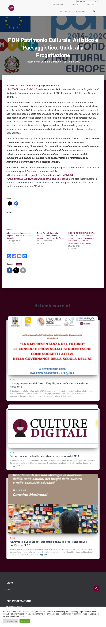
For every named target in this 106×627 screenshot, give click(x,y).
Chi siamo (75, 4)
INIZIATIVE (91, 4)
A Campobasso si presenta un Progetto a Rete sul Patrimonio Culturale (19, 235)
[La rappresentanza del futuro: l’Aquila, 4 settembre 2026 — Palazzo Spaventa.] (53, 345)
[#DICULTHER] (11, 8)
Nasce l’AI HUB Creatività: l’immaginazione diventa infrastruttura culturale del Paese (50, 235)
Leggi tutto (15, 465)
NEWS (19, 264)
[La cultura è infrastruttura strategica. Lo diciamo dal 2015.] (53, 426)
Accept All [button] (25, 621)
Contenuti (64, 11)
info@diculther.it (15, 606)
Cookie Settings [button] (11, 621)
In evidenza (58, 4)
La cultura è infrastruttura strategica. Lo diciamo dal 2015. (44, 456)
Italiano (82, 1)
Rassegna (80, 11)
